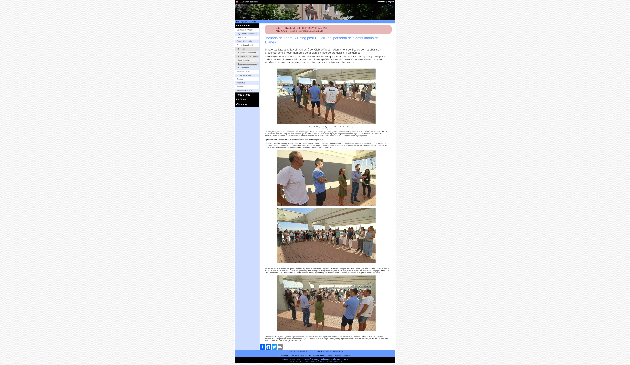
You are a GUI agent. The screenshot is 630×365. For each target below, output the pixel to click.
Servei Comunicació (245, 45)
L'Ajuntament (243, 25)
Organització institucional (247, 34)
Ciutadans (241, 104)
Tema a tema (243, 94)
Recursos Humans (244, 90)
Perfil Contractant (244, 75)
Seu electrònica (243, 68)
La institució (241, 37)
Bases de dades (243, 71)
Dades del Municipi (244, 41)
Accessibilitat (283, 355)
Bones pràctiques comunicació (339, 355)
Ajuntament (245, 22)
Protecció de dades (317, 355)
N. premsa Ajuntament (247, 53)
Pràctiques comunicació (247, 64)
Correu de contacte (298, 355)
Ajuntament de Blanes (249, 2)
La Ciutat (241, 99)
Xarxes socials (244, 60)
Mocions (240, 87)
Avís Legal (325, 359)
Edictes (240, 79)
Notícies (241, 49)
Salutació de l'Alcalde (245, 30)
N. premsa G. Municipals (248, 56)
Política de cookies (339, 359)
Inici (237, 22)
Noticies (255, 22)
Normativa (241, 83)
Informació (338, 361)
